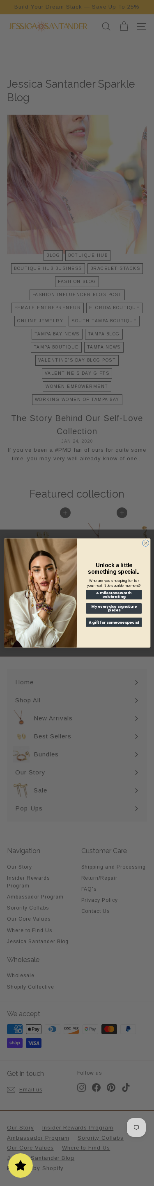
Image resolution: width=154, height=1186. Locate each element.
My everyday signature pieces (113, 608)
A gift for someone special (113, 622)
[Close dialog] (145, 543)
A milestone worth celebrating (113, 594)
